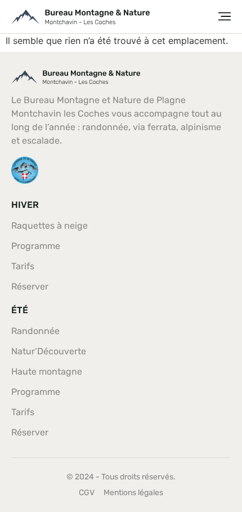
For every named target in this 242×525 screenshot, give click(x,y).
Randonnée (35, 331)
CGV (87, 492)
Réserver (29, 286)
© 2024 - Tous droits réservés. (121, 477)
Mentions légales (133, 492)
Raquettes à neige (49, 225)
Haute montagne (46, 371)
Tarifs (22, 266)
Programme (35, 246)
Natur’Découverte (48, 351)
